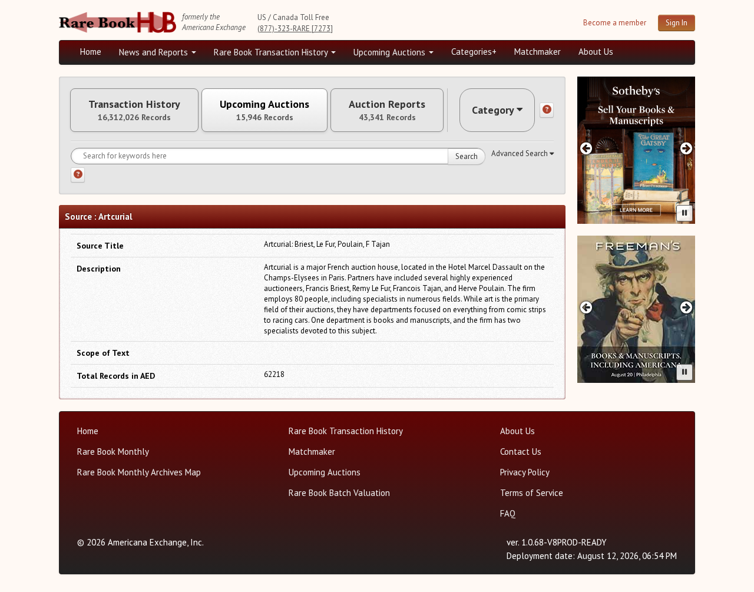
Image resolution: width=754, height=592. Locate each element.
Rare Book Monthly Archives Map (139, 472)
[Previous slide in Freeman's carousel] (585, 307)
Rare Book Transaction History (272, 52)
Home (90, 51)
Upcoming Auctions (390, 52)
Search (466, 156)
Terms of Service (531, 492)
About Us (595, 51)
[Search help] (78, 175)
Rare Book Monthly (113, 451)
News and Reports (154, 52)
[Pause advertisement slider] (684, 213)
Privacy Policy (525, 472)
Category (493, 110)
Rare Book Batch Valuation (339, 492)
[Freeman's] (636, 309)
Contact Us (520, 451)
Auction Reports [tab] (387, 110)
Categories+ (474, 51)
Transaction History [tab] (134, 110)
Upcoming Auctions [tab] (264, 110)
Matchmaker (537, 51)
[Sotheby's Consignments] (636, 150)
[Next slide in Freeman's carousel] (686, 307)
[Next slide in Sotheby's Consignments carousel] (686, 148)
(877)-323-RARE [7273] (295, 29)
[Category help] (547, 110)
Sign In (676, 23)
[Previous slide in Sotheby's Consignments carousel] (585, 148)
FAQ (507, 513)
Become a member (614, 23)
